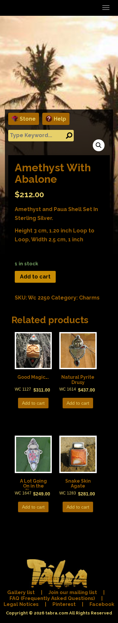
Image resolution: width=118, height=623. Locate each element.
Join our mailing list (73, 592)
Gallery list (21, 592)
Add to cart (35, 277)
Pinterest (64, 604)
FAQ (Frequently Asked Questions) (52, 598)
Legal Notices (21, 604)
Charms (89, 298)
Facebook (101, 604)
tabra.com (56, 613)
